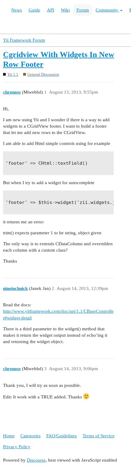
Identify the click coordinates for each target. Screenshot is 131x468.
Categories (30, 435)
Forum (82, 10)
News (16, 10)
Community (107, 10)
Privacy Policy (16, 446)
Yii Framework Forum (24, 40)
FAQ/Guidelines (61, 435)
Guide (34, 10)
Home (9, 435)
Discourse (36, 460)
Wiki (65, 10)
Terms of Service (99, 435)
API (50, 10)
